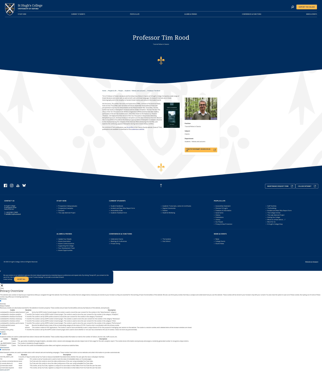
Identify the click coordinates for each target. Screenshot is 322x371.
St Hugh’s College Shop (275, 224)
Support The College (307, 7)
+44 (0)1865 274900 (12, 212)
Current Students (78, 14)
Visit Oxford (166, 241)
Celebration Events (117, 239)
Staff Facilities (271, 206)
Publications (220, 217)
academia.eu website (137, 129)
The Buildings (271, 208)
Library (218, 219)
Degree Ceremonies (169, 208)
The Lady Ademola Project (66, 213)
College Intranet (304, 186)
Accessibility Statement (223, 206)
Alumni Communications (66, 243)
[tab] (292, 7)
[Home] (10, 15)
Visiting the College (273, 217)
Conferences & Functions (251, 14)
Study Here (22, 14)
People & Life (134, 14)
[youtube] (18, 187)
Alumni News (220, 243)
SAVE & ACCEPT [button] (5, 370)
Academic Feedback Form (119, 213)
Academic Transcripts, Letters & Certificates (177, 206)
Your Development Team (66, 248)
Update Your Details (65, 239)
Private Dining (115, 243)
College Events (220, 241)
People (120, 91)
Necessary (3, 304)
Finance (165, 210)
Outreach (61, 210)
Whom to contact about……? (276, 219)
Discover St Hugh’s (222, 208)
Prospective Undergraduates (67, 206)
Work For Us (271, 222)
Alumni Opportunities (65, 250)
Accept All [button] (21, 279)
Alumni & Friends (190, 14)
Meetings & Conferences (119, 241)
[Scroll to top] (161, 186)
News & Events (311, 14)
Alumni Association (64, 241)
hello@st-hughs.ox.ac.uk (13, 214)
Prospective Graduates (65, 208)
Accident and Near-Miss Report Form (123, 208)
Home (104, 91)
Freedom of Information (223, 210)
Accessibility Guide (117, 210)
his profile (130, 127)
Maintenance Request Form (277, 186)
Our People (219, 222)
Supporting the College (66, 246)
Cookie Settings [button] (7, 279)
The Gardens (167, 239)
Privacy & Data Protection (224, 224)
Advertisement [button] (4, 348)
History (218, 215)
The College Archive (273, 213)
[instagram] (11, 187)
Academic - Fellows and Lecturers (135, 91)
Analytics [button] (3, 332)
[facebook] (5, 187)
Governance (219, 213)
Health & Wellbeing (169, 213)
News (217, 239)
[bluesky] (24, 187)
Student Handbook (117, 206)
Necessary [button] (3, 299)
